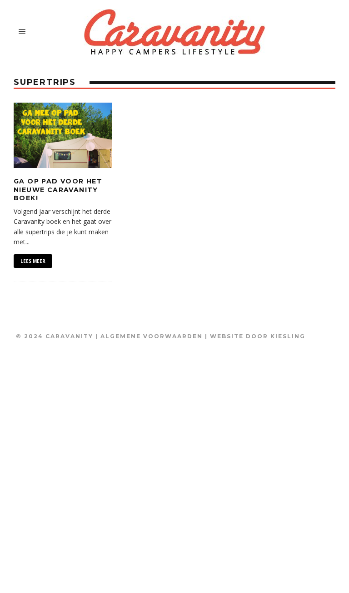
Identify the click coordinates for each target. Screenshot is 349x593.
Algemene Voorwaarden (151, 336)
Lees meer (32, 261)
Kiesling (287, 336)
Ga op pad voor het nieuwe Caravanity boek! (58, 189)
